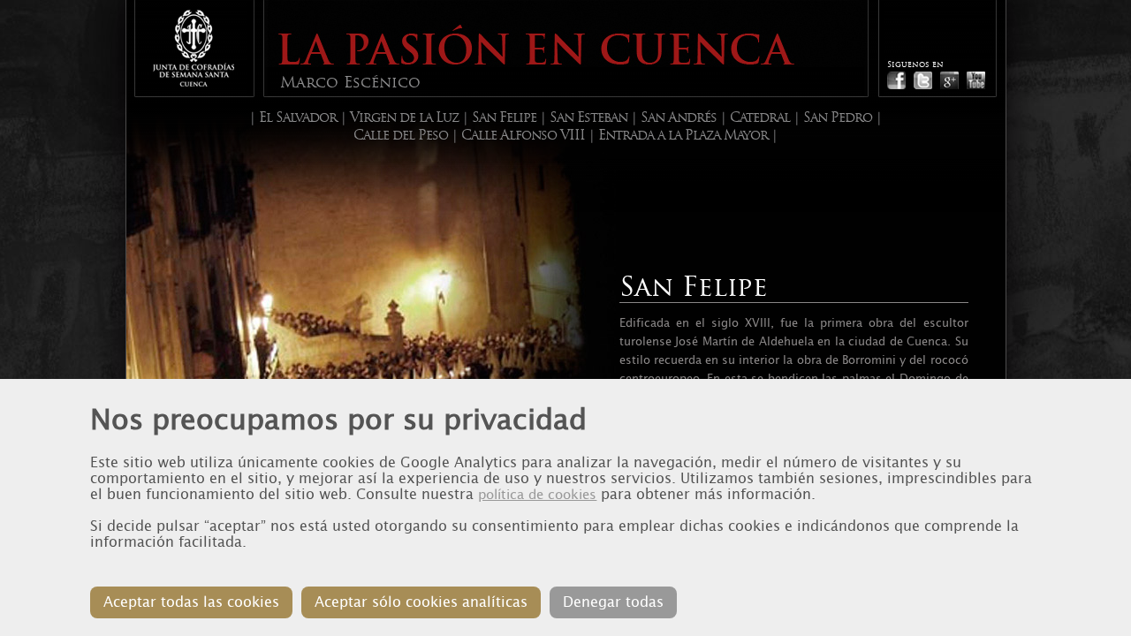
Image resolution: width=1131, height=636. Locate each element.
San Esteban (588, 117)
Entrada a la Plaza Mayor (683, 135)
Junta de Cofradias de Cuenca (193, 48)
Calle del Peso (400, 135)
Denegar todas (613, 602)
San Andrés (679, 117)
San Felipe (504, 117)
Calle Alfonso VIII (523, 135)
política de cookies (537, 495)
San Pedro (837, 117)
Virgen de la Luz (404, 117)
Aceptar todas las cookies (191, 602)
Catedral (760, 117)
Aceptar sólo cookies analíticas (421, 602)
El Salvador (298, 117)
